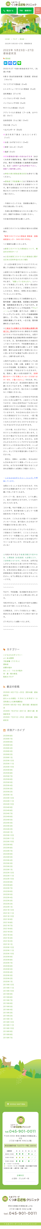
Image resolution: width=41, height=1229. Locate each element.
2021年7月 (8, 925)
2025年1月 (8, 795)
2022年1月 (8, 907)
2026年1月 (8, 757)
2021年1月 (8, 944)
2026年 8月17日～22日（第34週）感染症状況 (20, 693)
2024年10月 (8, 804)
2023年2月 (8, 866)
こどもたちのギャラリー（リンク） (19, 478)
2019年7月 (8, 1000)
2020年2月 (8, 978)
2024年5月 (8, 820)
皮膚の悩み (7, 667)
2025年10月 (8, 767)
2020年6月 (8, 966)
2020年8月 (8, 960)
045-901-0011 (22, 1131)
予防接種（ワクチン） (12, 661)
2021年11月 (8, 913)
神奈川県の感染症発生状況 (16, 173)
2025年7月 (8, 776)
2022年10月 (8, 879)
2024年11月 (8, 801)
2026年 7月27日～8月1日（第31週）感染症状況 (20, 712)
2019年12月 (8, 984)
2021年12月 (8, 910)
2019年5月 (8, 1006)
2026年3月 (8, 751)
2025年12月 (8, 760)
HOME (7, 39)
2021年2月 (8, 941)
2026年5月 (8, 745)
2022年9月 (8, 882)
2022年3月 (8, 900)
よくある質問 (8, 658)
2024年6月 (8, 816)
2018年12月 (8, 1022)
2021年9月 (8, 919)
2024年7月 (8, 813)
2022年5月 (8, 894)
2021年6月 (8, 928)
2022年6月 (8, 891)
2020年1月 (8, 981)
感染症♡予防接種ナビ (14, 181)
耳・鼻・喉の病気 (10, 673)
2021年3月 (8, 938)
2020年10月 (8, 953)
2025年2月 (8, 791)
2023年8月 (8, 847)
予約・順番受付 (25, 11)
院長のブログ (8, 677)
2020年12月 (8, 947)
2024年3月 (8, 826)
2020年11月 (8, 950)
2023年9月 (8, 844)
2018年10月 (8, 1028)
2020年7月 (8, 963)
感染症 (22, 39)
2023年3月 (8, 863)
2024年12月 (8, 798)
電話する (10, 11)
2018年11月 (8, 1025)
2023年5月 (8, 857)
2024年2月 (8, 829)
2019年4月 (8, 1009)
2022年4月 (8, 897)
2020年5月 (8, 969)
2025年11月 (8, 763)
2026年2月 (8, 754)
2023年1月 (8, 869)
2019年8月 (8, 997)
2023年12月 (8, 835)
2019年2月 (8, 1016)
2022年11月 (8, 876)
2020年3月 (8, 975)
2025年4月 (8, 785)
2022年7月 (8, 888)
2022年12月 (8, 872)
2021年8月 (8, 922)
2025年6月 (8, 779)
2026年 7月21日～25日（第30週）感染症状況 (20, 718)
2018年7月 (8, 1037)
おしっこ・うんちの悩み (13, 670)
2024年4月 (8, 823)
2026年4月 (8, 748)
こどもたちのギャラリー (13, 655)
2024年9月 (8, 807)
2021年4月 (8, 935)
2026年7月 (8, 739)
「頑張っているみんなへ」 (22, 281)
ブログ (15, 39)
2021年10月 (8, 916)
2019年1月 (8, 1019)
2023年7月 (8, 851)
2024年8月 (8, 810)
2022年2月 (8, 904)
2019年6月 (8, 1003)
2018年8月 (8, 1034)
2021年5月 (8, 932)
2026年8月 (8, 736)
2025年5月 (8, 782)
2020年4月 (8, 972)
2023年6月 (8, 854)
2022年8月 (8, 885)
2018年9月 (8, 1031)
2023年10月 (8, 841)
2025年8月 (8, 773)
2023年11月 (8, 838)
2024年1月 (8, 832)
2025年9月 (8, 770)
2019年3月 (8, 1012)
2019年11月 (8, 988)
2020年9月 (8, 956)
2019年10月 (8, 991)
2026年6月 (8, 742)
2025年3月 (8, 788)
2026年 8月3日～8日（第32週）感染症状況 (20, 706)
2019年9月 (8, 994)
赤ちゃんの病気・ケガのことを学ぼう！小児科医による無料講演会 (20, 700)
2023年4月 (8, 860)
